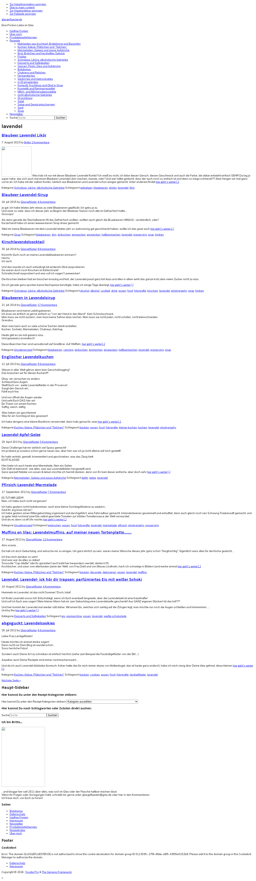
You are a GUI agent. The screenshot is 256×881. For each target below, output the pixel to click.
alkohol (94, 290)
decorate (95, 572)
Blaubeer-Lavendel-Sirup (25, 194)
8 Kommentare (47, 249)
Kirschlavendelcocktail (23, 242)
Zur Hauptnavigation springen (28, 4)
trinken (159, 234)
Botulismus (16, 811)
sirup (151, 234)
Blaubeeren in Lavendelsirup (28, 297)
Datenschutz (17, 814)
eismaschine (74, 616)
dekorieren (109, 572)
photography (179, 290)
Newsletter (16, 823)
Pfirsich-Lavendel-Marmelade (29, 485)
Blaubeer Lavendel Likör (24, 135)
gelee (92, 477)
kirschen (152, 290)
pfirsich (122, 525)
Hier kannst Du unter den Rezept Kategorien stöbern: (34, 701)
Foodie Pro (32, 872)
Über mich (16, 833)
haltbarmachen (111, 234)
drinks (113, 187)
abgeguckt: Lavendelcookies (28, 623)
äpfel (85, 477)
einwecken (93, 234)
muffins (142, 572)
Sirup (17, 234)
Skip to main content (22, 7)
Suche (13, 117)
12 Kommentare (52, 539)
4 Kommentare (47, 201)
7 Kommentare (57, 492)
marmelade (110, 525)
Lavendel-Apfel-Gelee (21, 434)
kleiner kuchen (128, 427)
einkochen (64, 234)
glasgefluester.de (12, 19)
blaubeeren (101, 187)
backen (84, 427)
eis (63, 616)
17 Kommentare (47, 304)
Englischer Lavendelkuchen (28, 357)
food (130, 290)
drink (114, 290)
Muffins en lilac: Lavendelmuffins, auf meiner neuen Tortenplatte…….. (67, 532)
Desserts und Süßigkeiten (30, 616)
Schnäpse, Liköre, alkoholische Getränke (39, 187)
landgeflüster (138, 674)
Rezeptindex (17, 830)
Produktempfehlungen (23, 826)
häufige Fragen (19, 817)
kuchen (142, 427)
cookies (95, 674)
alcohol (84, 290)
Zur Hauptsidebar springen (26, 10)
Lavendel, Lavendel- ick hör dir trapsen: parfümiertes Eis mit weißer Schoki (72, 579)
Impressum (16, 820)
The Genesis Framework (57, 872)
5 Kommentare (49, 441)
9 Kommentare (47, 364)
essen (122, 290)
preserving (140, 234)
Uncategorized (23, 349)
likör (132, 187)
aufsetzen (86, 187)
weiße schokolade (115, 616)
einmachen (79, 234)
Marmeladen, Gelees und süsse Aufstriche (40, 477)
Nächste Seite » (11, 680)
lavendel (123, 187)
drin (54, 234)
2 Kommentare (40, 142)
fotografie (140, 290)
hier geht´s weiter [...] (167, 181)
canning (68, 349)
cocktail (105, 290)
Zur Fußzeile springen (23, 13)
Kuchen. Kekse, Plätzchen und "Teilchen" (39, 427)
